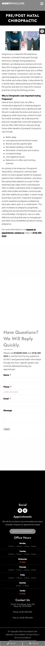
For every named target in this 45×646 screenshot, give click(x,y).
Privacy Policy (32, 635)
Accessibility (19, 635)
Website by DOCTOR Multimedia (22, 641)
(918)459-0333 (20, 353)
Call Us (12, 643)
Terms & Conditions (22, 638)
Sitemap (9, 635)
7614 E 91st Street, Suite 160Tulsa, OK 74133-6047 (22, 605)
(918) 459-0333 (25, 612)
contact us (19, 233)
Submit (6, 429)
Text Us (35, 643)
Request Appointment (22, 531)
